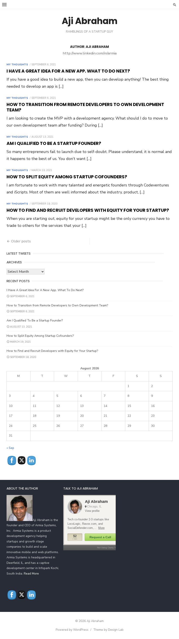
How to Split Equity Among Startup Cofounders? (67, 177)
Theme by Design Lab (108, 630)
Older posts (21, 241)
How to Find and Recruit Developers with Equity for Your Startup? (88, 210)
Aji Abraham (89, 21)
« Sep (10, 448)
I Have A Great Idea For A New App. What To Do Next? (68, 71)
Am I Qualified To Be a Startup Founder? (54, 143)
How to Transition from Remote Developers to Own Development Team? (85, 107)
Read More (31, 573)
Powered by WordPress (72, 630)
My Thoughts (17, 64)
